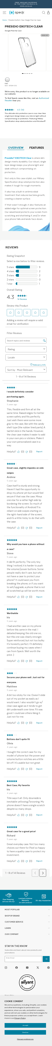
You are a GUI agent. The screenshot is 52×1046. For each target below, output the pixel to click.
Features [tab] (36, 147)
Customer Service (14, 921)
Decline (25, 1032)
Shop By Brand (12, 915)
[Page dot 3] (27, 73)
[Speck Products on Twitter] (38, 967)
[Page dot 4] (29, 73)
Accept (25, 1025)
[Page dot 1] (23, 73)
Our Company (11, 934)
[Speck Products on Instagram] (6, 967)
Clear (7, 80)
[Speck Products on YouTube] (27, 967)
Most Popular (12, 909)
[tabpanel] (26, 190)
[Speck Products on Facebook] (16, 967)
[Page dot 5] (31, 73)
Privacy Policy (20, 1018)
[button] (48, 12)
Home (4, 20)
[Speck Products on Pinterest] (48, 967)
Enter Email (10, 958)
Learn (8, 928)
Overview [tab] (15, 147)
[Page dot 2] (25, 73)
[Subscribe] (46, 959)
